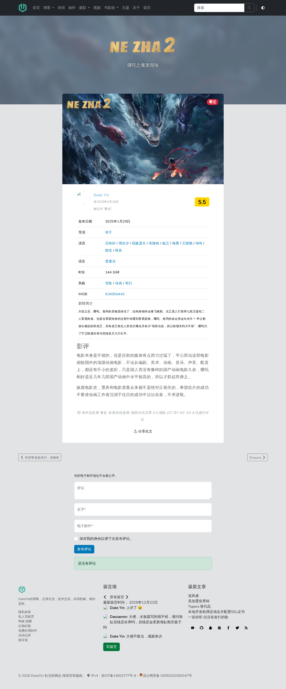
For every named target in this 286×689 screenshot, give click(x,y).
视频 (97, 7)
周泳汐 (124, 243)
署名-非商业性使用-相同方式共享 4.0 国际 (133, 412)
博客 (47, 7)
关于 (136, 7)
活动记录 (24, 635)
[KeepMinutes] (192, 627)
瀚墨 (175, 243)
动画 (118, 283)
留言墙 (23, 640)
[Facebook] (228, 627)
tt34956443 (115, 294)
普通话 (110, 261)
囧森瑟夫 (139, 243)
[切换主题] (263, 8)
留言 (147, 7)
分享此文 (144, 431)
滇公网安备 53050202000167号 (167, 675)
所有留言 (117, 597)
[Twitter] (237, 627)
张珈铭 (154, 243)
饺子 (108, 232)
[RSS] (246, 627)
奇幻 (128, 283)
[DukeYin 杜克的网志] (22, 8)
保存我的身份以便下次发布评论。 (106, 538)
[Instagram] (219, 627)
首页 (36, 7)
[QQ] (210, 627)
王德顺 (187, 243)
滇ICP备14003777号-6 (118, 675)
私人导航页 (26, 617)
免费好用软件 (27, 631)
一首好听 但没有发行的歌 (208, 617)
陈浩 (108, 250)
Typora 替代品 (199, 606)
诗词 (61, 7)
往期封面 (24, 626)
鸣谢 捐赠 (25, 621)
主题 (125, 7)
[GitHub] (201, 627)
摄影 (83, 7)
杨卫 (165, 243)
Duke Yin (101, 195)
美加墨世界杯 (199, 601)
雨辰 (118, 250)
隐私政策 (24, 612)
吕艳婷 (110, 243)
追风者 (193, 595)
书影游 (110, 7)
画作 (72, 7)
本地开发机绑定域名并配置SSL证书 (216, 611)
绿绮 (199, 243)
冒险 (108, 283)
